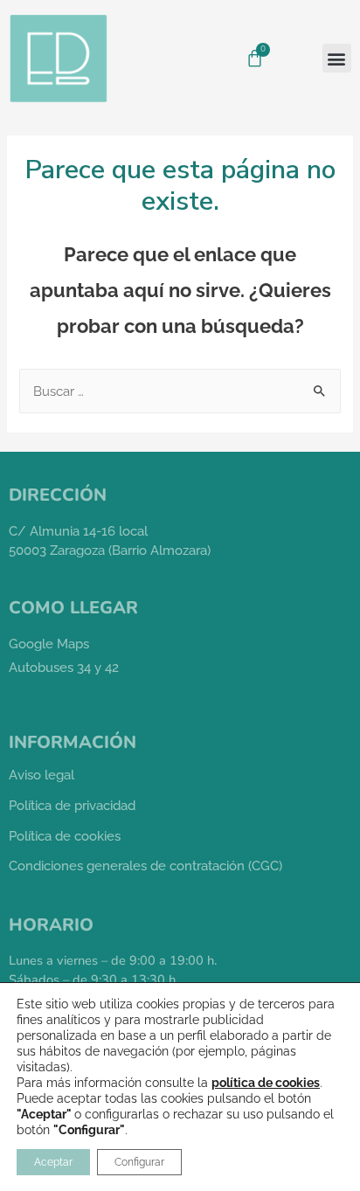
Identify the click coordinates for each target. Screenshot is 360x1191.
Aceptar (53, 1162)
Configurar (139, 1162)
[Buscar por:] (179, 391)
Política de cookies (65, 835)
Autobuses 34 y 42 (64, 667)
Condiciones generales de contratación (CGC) (145, 865)
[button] (336, 58)
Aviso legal (41, 774)
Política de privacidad (72, 805)
